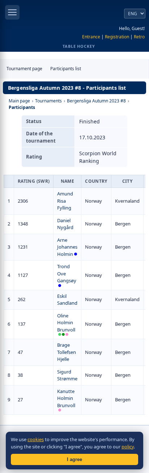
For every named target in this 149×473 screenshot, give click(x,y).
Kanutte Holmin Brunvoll (66, 398)
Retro (139, 37)
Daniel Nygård (65, 224)
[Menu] (12, 12)
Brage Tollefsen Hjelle (66, 352)
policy (128, 446)
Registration (117, 37)
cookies (35, 439)
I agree (74, 459)
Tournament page (24, 69)
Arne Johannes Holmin (67, 247)
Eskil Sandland (67, 300)
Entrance (91, 37)
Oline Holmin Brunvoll (66, 322)
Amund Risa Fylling (65, 200)
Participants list (65, 69)
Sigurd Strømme (67, 375)
